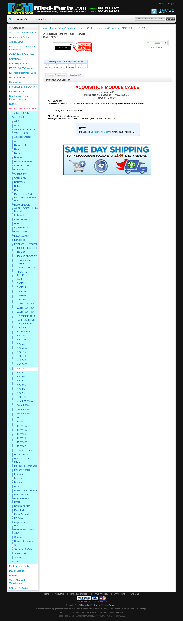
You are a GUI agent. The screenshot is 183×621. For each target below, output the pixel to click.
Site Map (134, 594)
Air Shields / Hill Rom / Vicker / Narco (25, 131)
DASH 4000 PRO (25, 312)
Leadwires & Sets (20, 113)
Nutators (13, 104)
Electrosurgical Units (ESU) (22, 73)
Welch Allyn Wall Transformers (17, 582)
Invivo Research (22, 219)
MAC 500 (21, 360)
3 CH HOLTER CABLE (24, 262)
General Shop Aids (18, 588)
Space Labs (20, 553)
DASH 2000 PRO (25, 303)
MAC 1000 (22, 335)
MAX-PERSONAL (25, 401)
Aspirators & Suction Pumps (22, 32)
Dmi (16, 190)
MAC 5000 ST (23, 368)
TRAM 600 (22, 438)
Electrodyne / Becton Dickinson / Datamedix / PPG (25, 197)
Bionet (17, 149)
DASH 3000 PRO (25, 308)
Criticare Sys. (20, 174)
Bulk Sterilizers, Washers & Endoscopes (22, 48)
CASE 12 (21, 283)
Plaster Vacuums (17, 571)
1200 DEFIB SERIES (27, 248)
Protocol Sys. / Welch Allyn (24, 531)
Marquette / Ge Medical (25, 244)
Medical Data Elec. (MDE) (23, 460)
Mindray (18, 478)
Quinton (18, 537)
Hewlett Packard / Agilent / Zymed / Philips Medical (26, 208)
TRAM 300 (22, 426)
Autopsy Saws (16, 42)
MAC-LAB (21, 397)
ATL (16, 141)
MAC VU (21, 393)
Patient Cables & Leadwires (22, 108)
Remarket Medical (89, 605)
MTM (16, 486)
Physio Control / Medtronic (22, 524)
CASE (20, 279)
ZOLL (17, 561)
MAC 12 (21, 344)
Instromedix (20, 215)
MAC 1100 (22, 339)
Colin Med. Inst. (21, 165)
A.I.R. (16, 121)
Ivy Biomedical (21, 227)
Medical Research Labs (25, 466)
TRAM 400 (22, 430)
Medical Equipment (109, 605)
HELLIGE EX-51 (25, 324)
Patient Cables (19, 117)
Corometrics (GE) (22, 169)
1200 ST (21, 252)
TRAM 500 (22, 434)
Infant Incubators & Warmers (23, 87)
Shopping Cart (167, 10)
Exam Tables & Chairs (20, 77)
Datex (17, 186)
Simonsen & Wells (23, 549)
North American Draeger (21, 500)
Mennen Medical (22, 470)
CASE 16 (21, 291)
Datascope (19, 182)
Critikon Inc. (20, 178)
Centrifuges (15, 59)
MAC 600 (21, 376)
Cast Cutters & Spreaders (21, 54)
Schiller (18, 545)
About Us (22, 19)
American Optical (22, 137)
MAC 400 (21, 356)
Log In (171, 3)
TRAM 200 (22, 421)
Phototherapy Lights (19, 566)
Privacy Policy (101, 594)
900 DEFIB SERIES (26, 267)
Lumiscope (19, 240)
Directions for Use (99, 132)
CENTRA (21, 299)
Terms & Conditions (79, 594)
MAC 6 (20, 372)
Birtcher (18, 153)
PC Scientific (20, 518)
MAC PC (21, 389)
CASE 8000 (22, 295)
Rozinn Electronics (23, 541)
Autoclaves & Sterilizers (20, 37)
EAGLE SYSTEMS (26, 320)
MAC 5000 (22, 364)
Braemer (18, 157)
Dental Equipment (18, 63)
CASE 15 (21, 287)
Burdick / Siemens (23, 161)
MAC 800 (21, 385)
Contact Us (41, 19)
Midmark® (19, 474)
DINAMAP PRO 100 (26, 316)
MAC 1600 (22, 352)
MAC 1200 (22, 348)
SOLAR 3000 (23, 405)
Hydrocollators (16, 82)
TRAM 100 (22, 417)
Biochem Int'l (20, 145)
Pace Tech (19, 510)
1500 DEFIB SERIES (27, 256)
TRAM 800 (22, 442)
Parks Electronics (22, 514)
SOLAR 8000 (23, 409)
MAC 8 (20, 380)
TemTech (18, 557)
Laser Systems (21, 236)
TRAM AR (21, 446)
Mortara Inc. (20, 482)
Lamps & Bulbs (16, 91)
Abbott (17, 125)
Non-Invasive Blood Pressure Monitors (18, 98)
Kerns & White (21, 231)
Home (162, 3)
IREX (16, 223)
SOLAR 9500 (23, 413)
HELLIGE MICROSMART (24, 330)
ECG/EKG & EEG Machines (22, 68)
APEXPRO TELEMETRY (23, 273)
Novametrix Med (22, 506)
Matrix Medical (21, 454)
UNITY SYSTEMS (25, 450)
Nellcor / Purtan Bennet (25, 490)
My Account (119, 594)
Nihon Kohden (21, 494)
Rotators (13, 575)
